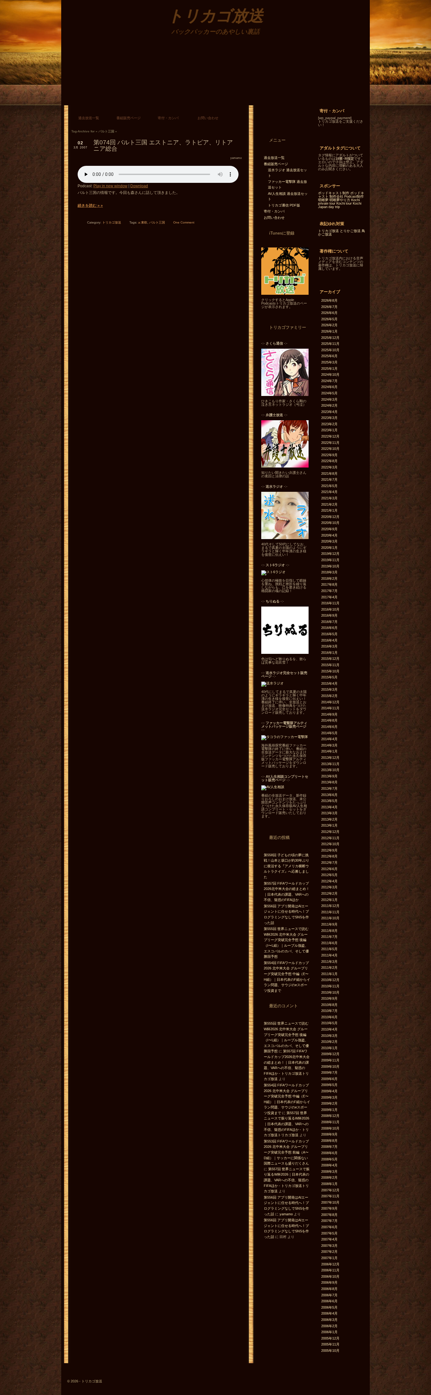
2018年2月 (329, 578)
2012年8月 (329, 856)
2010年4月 (329, 1029)
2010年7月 (329, 1011)
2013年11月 (330, 764)
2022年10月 (330, 448)
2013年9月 (329, 776)
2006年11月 (330, 1270)
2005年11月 (330, 1344)
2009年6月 (329, 1079)
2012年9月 (329, 850)
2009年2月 (329, 1103)
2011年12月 (330, 906)
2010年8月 (329, 1005)
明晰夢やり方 (339, 200)
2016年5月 (329, 634)
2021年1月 (329, 510)
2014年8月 (329, 720)
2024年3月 (329, 399)
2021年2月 (329, 504)
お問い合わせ (208, 118)
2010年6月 (329, 1017)
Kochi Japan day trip (339, 205)
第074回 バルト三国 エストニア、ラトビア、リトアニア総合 (163, 145)
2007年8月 (329, 1215)
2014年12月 (330, 702)
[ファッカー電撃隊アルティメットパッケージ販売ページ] (284, 737)
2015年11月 (330, 665)
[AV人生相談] (272, 787)
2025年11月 (330, 344)
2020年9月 (329, 529)
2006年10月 (330, 1276)
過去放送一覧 (88, 118)
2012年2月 (329, 893)
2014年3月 (329, 745)
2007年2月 (329, 1251)
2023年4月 (329, 412)
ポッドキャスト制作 (333, 193)
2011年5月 (329, 949)
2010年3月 (329, 1036)
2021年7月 (329, 479)
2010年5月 (329, 1023)
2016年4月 (329, 640)
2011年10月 (330, 918)
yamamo (236, 158)
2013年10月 (330, 770)
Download (139, 186)
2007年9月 (329, 1208)
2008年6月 (329, 1153)
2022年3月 (329, 467)
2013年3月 (329, 813)
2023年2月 (329, 424)
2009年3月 (329, 1097)
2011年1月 (329, 974)
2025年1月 (329, 368)
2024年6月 (329, 387)
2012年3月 (329, 887)
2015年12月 (330, 658)
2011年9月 (329, 924)
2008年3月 (329, 1171)
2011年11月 (330, 912)
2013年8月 (329, 782)
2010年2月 (329, 1041)
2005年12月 (330, 1338)
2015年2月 (329, 696)
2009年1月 (329, 1110)
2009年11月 (330, 1060)
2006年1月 (329, 1332)
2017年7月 (329, 591)
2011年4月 (329, 955)
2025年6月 (329, 356)
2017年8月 (329, 584)
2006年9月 (329, 1282)
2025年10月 (330, 350)
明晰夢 (323, 200)
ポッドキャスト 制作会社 (341, 194)
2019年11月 (330, 560)
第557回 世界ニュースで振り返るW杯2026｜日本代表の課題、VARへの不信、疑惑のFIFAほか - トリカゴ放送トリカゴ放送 (286, 1124)
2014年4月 (329, 739)
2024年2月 (329, 405)
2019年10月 (330, 566)
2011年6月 (329, 943)
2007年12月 (330, 1190)
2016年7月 (329, 622)
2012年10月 (330, 844)
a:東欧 (142, 222)
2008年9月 (329, 1134)
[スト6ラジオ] (273, 572)
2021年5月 (329, 486)
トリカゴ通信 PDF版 (284, 205)
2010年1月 (329, 1048)
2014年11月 (330, 708)
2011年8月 (329, 931)
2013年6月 (329, 795)
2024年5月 (329, 393)
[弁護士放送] (285, 466)
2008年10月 (330, 1128)
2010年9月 (329, 998)
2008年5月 (329, 1159)
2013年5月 (329, 801)
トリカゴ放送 (111, 222)
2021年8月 (329, 473)
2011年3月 (329, 961)
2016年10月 (330, 609)
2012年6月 (329, 869)
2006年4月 (329, 1313)
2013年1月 (329, 825)
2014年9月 (329, 714)
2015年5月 (329, 677)
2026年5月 (329, 319)
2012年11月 (330, 838)
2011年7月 (329, 937)
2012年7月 (329, 862)
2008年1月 (329, 1184)
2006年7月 (329, 1295)
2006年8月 (329, 1289)
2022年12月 (330, 436)
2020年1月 (329, 547)
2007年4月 (329, 1239)
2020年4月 (329, 535)
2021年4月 (329, 492)
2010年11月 (330, 986)
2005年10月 (330, 1350)
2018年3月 (329, 572)
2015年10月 (330, 671)
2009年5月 (329, 1085)
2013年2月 (329, 819)
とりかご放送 (350, 231)
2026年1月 (329, 331)
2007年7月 (329, 1221)
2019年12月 (330, 553)
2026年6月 (329, 313)
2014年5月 (329, 733)
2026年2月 (329, 325)
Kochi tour (344, 203)
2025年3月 (329, 362)
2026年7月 (329, 307)
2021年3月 (329, 498)
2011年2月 (329, 967)
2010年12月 (330, 980)
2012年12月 (330, 832)
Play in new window (110, 186)
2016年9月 (329, 615)
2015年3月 (329, 689)
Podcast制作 (354, 196)
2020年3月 (329, 541)
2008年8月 (329, 1140)
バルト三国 (157, 222)
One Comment (183, 222)
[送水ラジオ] (285, 538)
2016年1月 (329, 652)
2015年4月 (329, 683)
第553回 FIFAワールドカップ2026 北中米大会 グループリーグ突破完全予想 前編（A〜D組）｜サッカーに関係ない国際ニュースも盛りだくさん (286, 1152)
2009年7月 (329, 1072)
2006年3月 (329, 1320)
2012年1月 (329, 900)
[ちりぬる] (285, 652)
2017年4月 (329, 597)
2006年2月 (329, 1326)
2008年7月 (329, 1146)
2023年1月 (329, 430)
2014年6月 (329, 727)
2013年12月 (330, 757)
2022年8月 (329, 461)
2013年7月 (329, 788)
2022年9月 (329, 455)
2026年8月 (329, 300)
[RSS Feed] (263, 95)
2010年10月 (330, 992)
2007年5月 (329, 1233)
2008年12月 (330, 1116)
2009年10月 (330, 1066)
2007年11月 (330, 1196)
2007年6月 (329, 1227)
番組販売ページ (128, 118)
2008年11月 (330, 1122)
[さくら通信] (285, 395)
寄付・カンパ (168, 118)
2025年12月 (330, 338)
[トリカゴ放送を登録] (285, 293)
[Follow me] (281, 119)
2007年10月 (330, 1202)
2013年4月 (329, 807)
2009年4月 (329, 1091)
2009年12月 (330, 1054)
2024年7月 (329, 381)
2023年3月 (329, 418)
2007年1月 (329, 1258)
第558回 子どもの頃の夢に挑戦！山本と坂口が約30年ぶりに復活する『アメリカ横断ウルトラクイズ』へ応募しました (286, 866)
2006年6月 (329, 1301)
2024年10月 (330, 374)
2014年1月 (329, 751)
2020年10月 (330, 523)
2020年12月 (330, 517)
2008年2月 (329, 1177)
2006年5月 (329, 1307)
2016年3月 (329, 646)
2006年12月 (330, 1264)
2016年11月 (330, 603)
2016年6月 (329, 628)
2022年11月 (330, 443)
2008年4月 (329, 1165)
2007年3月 (329, 1245)
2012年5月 (329, 875)
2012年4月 (329, 881)
